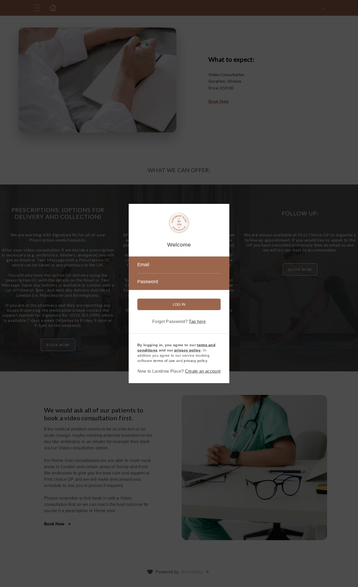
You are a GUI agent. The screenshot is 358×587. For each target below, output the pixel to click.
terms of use (164, 361)
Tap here (197, 321)
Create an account (202, 371)
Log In (179, 304)
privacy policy (195, 361)
